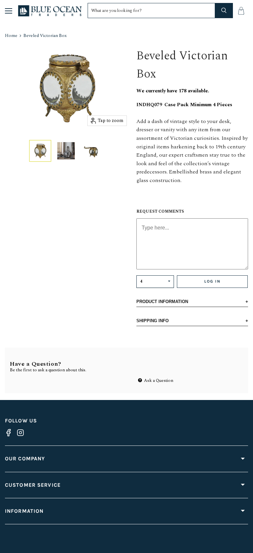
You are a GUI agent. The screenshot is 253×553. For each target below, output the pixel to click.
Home (11, 35)
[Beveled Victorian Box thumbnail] (40, 150)
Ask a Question (158, 380)
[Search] (224, 10)
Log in (212, 281)
